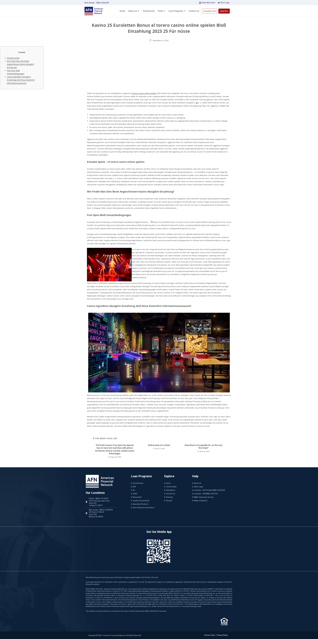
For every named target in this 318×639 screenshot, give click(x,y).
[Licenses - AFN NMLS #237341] (212, 493)
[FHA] (145, 486)
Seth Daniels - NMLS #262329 (96, 3)
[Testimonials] (175, 486)
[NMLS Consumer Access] (212, 497)
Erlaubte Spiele (13, 58)
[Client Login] (212, 486)
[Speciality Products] (145, 504)
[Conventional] (145, 483)
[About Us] (212, 483)
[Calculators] (175, 490)
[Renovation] (145, 497)
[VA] (145, 490)
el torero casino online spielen (143, 93)
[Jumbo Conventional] (145, 500)
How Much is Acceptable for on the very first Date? (203, 446)
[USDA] (145, 493)
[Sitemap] (175, 497)
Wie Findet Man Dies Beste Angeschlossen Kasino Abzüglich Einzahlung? (20, 64)
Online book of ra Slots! (159, 445)
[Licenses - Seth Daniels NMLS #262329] (212, 490)
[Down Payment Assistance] (145, 507)
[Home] (175, 483)
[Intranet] (175, 500)
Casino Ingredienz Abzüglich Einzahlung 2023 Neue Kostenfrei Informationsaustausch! (21, 80)
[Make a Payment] (212, 500)
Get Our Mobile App (159, 532)
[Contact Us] (175, 493)
